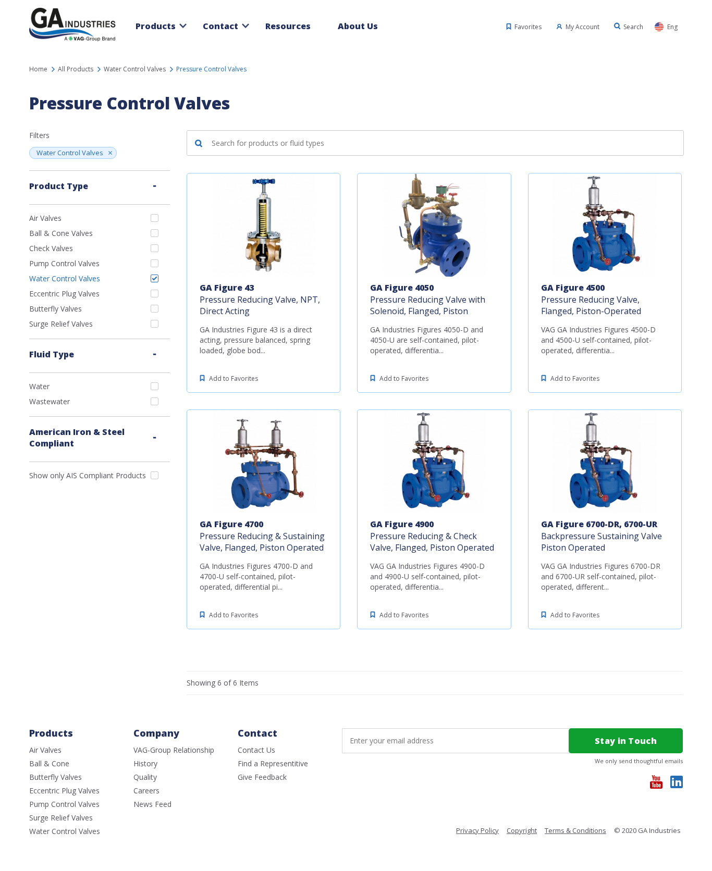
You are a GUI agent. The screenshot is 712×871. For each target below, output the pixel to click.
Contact (220, 26)
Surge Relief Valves (61, 324)
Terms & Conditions (575, 830)
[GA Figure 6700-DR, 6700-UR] (605, 461)
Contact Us (256, 750)
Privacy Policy (477, 830)
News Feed (152, 804)
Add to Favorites (233, 378)
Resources (288, 26)
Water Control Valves (69, 152)
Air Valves (45, 218)
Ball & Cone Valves (61, 233)
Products (156, 26)
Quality (145, 777)
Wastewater (49, 401)
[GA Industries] (72, 40)
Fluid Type (51, 354)
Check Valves (51, 248)
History (145, 763)
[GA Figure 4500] (605, 225)
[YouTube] (656, 782)
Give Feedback (262, 777)
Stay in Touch (626, 740)
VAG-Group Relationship (173, 750)
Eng (672, 26)
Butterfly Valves (55, 309)
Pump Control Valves (64, 263)
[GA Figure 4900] (434, 461)
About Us (358, 26)
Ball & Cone (49, 763)
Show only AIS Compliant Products (87, 475)
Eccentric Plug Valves (64, 293)
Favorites (528, 26)
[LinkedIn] (676, 782)
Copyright (522, 830)
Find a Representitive (273, 763)
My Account (582, 26)
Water (39, 386)
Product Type (58, 186)
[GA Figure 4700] (263, 461)
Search (633, 26)
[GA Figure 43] (263, 225)
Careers (146, 790)
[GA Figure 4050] (434, 225)
